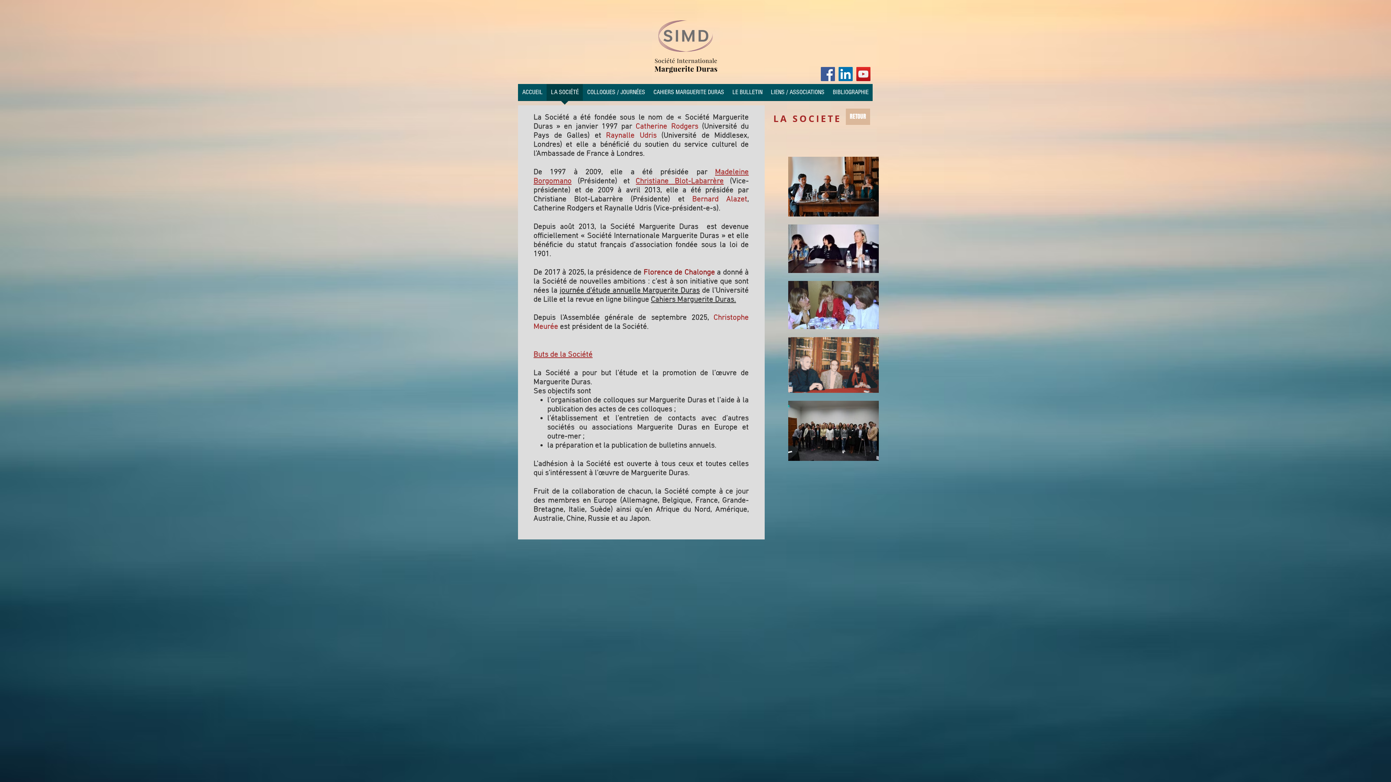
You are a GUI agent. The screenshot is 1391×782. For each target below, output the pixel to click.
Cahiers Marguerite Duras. (693, 299)
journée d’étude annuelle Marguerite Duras (630, 290)
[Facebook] (828, 74)
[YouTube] (863, 74)
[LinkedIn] (846, 74)
